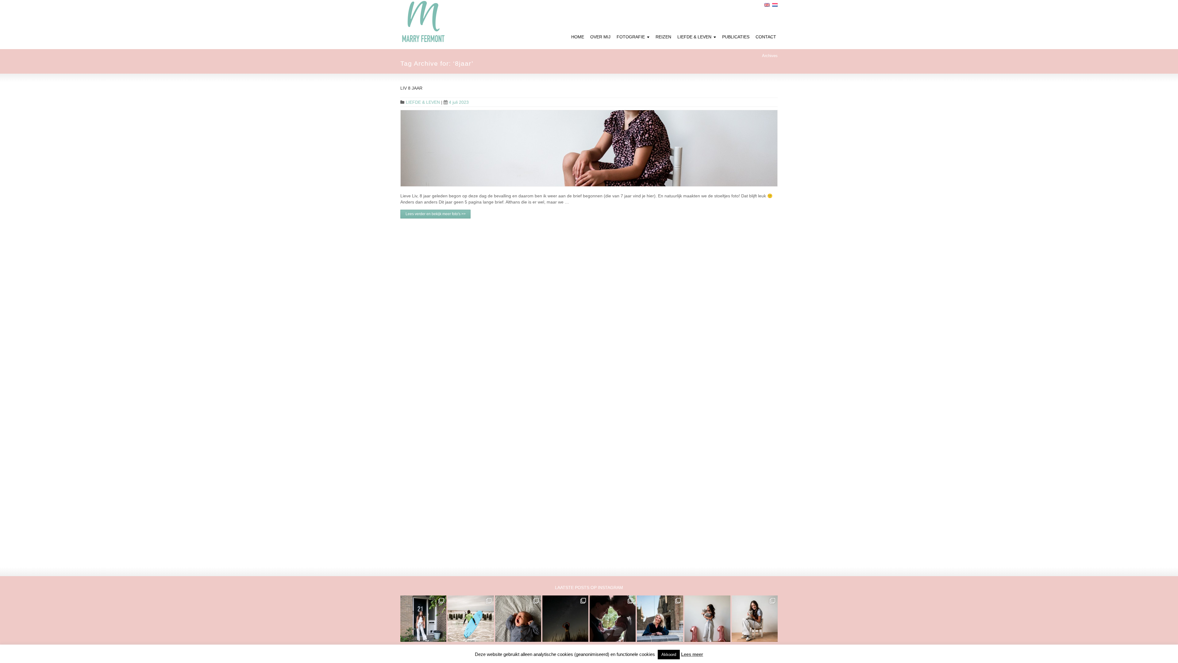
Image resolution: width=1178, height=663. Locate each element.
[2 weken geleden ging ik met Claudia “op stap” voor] (660, 618)
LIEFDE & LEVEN (423, 102)
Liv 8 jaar (411, 88)
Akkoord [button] (668, 654)
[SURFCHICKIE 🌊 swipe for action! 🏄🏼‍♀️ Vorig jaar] (471, 618)
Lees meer (692, 654)
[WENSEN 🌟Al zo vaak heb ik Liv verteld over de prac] (565, 618)
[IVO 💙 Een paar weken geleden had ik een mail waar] (518, 618)
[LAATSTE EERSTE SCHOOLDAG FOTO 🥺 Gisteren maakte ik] (423, 618)
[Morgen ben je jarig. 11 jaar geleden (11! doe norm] (755, 618)
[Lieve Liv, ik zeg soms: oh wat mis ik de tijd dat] (707, 618)
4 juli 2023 (459, 102)
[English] (767, 5)
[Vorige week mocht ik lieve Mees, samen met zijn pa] (613, 618)
